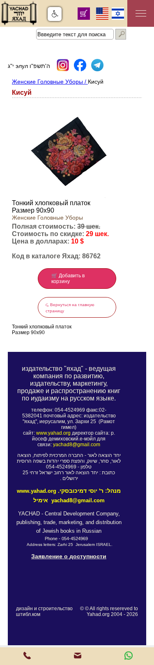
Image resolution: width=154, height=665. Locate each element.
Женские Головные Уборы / (50, 81)
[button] (55, 14)
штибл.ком (28, 614)
